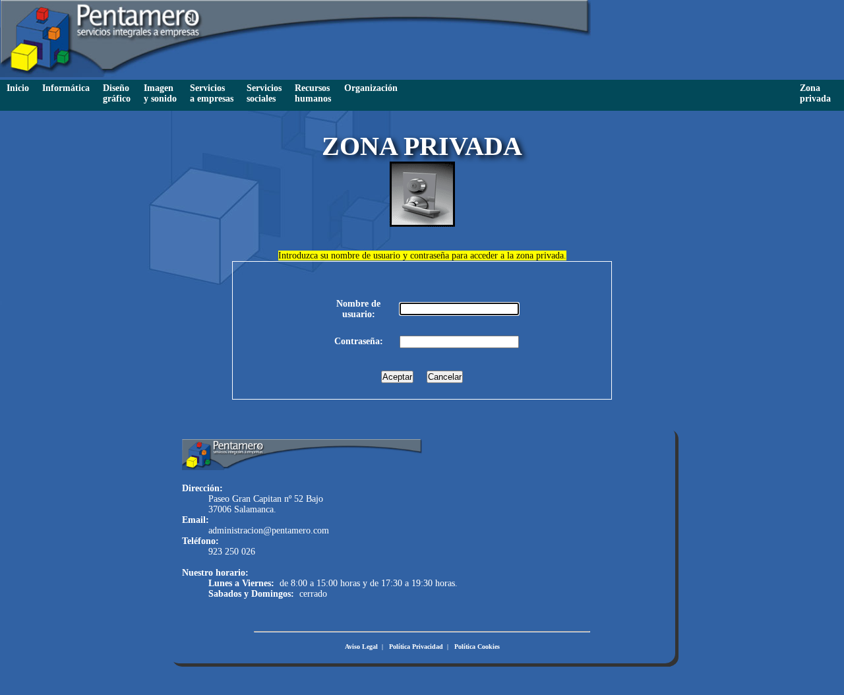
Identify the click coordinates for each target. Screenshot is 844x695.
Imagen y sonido (160, 93)
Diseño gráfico (117, 93)
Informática (66, 88)
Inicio (18, 88)
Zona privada (815, 93)
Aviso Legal (361, 646)
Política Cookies (477, 646)
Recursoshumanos (313, 93)
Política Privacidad (416, 646)
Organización (371, 88)
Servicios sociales (264, 93)
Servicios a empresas (211, 93)
